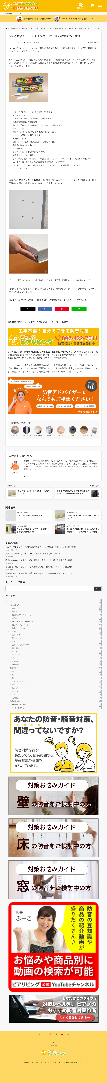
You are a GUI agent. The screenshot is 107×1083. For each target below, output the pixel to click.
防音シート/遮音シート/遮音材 (56, 621)
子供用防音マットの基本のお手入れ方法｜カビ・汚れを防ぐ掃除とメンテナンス (39, 573)
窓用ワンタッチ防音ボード (31, 180)
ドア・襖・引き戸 (56, 681)
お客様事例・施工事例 (55, 704)
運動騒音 (56, 664)
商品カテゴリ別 (55, 605)
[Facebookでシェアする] (45, 309)
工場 (56, 694)
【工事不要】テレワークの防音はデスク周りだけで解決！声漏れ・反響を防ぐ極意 (40, 547)
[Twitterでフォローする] (39, 1034)
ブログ (54, 601)
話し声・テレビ (56, 638)
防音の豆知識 (55, 701)
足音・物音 (56, 635)
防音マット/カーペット (56, 625)
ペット (56, 658)
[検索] (97, 589)
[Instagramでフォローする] (50, 1034)
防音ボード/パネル (56, 628)
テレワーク (56, 655)
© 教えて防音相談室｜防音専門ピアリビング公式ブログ (45, 1062)
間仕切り (56, 688)
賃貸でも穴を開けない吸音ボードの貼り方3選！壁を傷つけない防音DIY (36, 554)
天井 (56, 684)
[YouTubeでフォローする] (62, 1034)
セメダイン (24, 168)
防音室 (56, 611)
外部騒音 (56, 661)
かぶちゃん (94, 42)
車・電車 (56, 648)
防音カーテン (56, 608)
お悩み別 (55, 631)
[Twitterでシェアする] (27, 309)
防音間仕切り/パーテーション (56, 615)
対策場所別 (55, 668)
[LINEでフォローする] (56, 1034)
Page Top (53, 1045)
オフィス (56, 691)
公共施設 (56, 698)
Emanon (79, 1062)
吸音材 (56, 618)
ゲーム (56, 651)
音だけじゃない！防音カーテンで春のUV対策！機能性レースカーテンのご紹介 (39, 567)
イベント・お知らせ (55, 708)
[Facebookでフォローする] (45, 1034)
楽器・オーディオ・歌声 (56, 645)
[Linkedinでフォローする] (25, 476)
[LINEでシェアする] (79, 309)
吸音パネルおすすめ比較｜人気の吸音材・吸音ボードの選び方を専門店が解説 (38, 560)
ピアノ (56, 641)
